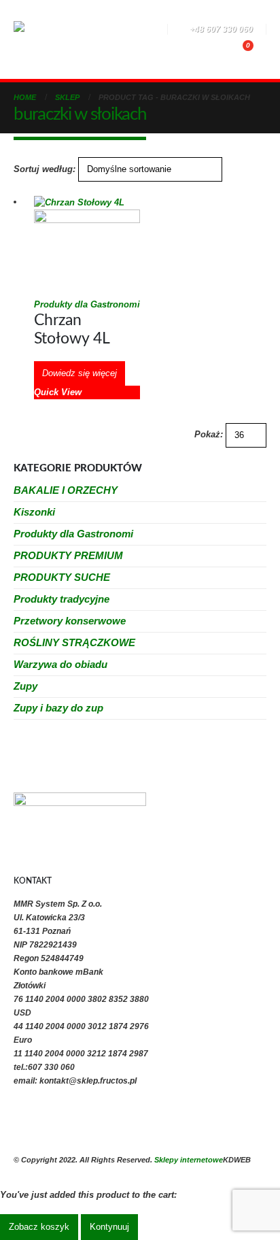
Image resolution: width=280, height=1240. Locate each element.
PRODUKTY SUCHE (62, 577)
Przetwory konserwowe (70, 620)
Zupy (25, 686)
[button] (100, 30)
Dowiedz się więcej (79, 373)
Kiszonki (34, 512)
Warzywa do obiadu (60, 664)
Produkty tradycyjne (61, 599)
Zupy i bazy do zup (58, 708)
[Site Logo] (51, 39)
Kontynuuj (109, 1227)
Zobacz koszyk (39, 1227)
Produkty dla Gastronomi (87, 304)
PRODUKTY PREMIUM (68, 555)
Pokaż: (208, 434)
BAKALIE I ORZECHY (66, 490)
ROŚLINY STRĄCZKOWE (74, 642)
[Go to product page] (87, 246)
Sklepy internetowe (188, 1160)
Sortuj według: (44, 169)
